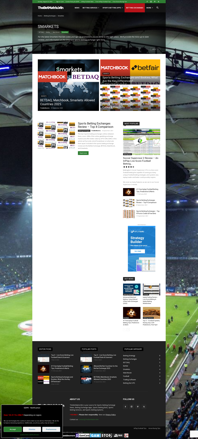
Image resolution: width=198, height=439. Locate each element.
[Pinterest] (154, 1)
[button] (157, 8)
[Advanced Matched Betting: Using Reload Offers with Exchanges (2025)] (131, 289)
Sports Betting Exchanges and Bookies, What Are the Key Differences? (62, 379)
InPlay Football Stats (87, 1)
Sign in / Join (60, 1)
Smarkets (65, 32)
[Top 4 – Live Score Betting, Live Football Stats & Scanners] (43, 358)
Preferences (51, 429)
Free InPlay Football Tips (103, 1)
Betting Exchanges (134, 8)
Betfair (48, 32)
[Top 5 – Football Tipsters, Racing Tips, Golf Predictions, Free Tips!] (151, 313)
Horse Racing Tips (154, 428)
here (55, 423)
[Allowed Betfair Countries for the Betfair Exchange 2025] (86, 369)
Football (146, 294)
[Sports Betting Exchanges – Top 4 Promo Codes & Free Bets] (129, 214)
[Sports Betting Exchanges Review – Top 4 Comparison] (56, 135)
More (148, 8)
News (77, 8)
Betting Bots (127, 154)
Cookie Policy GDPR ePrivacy (29, 434)
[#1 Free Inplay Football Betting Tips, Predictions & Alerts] (129, 192)
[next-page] (128, 329)
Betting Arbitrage (129, 294)
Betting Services (90, 8)
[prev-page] (124, 329)
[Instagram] (151, 1)
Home (40, 16)
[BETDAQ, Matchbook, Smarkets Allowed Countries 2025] (86, 380)
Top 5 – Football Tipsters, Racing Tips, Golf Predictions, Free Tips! (151, 323)
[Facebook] (147, 1)
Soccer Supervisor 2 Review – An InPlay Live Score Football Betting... (140, 161)
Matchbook (56, 32)
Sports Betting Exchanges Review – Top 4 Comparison (95, 125)
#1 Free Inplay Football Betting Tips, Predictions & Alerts (131, 323)
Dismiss (32, 429)
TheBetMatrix (44, 108)
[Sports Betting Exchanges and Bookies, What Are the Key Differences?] (43, 380)
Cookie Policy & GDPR (72, 1)
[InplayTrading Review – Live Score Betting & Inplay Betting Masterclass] (151, 289)
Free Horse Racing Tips (120, 1)
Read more (83, 153)
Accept (13, 429)
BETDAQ (41, 32)
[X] (158, 1)
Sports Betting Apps (112, 8)
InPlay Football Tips (140, 428)
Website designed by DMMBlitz (94, 432)
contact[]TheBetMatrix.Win (89, 419)
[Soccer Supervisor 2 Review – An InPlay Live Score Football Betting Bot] (141, 141)
